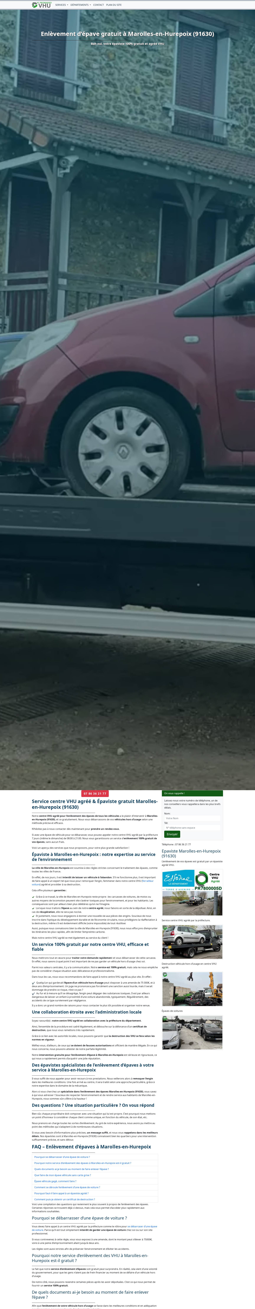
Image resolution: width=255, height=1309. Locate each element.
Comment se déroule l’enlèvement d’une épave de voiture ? (67, 1187)
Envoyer (172, 834)
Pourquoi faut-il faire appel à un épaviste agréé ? (61, 1193)
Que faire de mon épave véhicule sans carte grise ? (62, 1175)
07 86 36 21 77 (95, 794)
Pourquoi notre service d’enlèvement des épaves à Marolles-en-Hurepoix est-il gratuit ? (82, 1163)
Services (60, 4)
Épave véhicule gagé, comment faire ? (55, 1181)
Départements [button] (80, 4)
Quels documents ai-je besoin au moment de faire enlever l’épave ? (71, 1169)
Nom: (167, 813)
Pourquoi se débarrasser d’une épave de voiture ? (62, 1157)
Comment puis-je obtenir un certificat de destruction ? (64, 1199)
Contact (98, 4)
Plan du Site (114, 4)
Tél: (166, 823)
